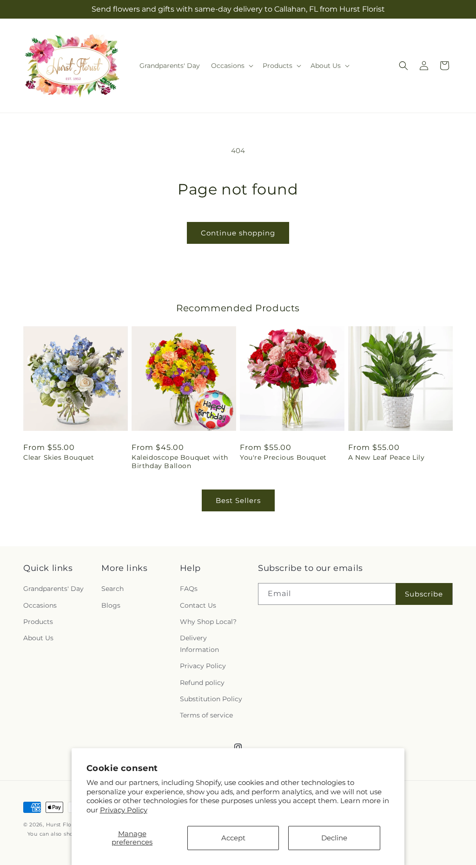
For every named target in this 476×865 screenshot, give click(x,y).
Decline (334, 837)
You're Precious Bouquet (283, 457)
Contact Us (198, 605)
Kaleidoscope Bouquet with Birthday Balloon (180, 461)
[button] (231, 65)
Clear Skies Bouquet (58, 457)
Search (112, 588)
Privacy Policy (123, 809)
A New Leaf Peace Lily (386, 457)
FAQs (189, 588)
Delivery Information (199, 644)
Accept (233, 837)
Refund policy (202, 682)
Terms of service (206, 715)
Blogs (110, 605)
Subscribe (424, 594)
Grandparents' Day (53, 588)
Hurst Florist (63, 824)
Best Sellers (238, 500)
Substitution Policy (211, 699)
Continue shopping (238, 232)
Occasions (40, 605)
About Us (38, 638)
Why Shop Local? (208, 621)
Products (38, 621)
